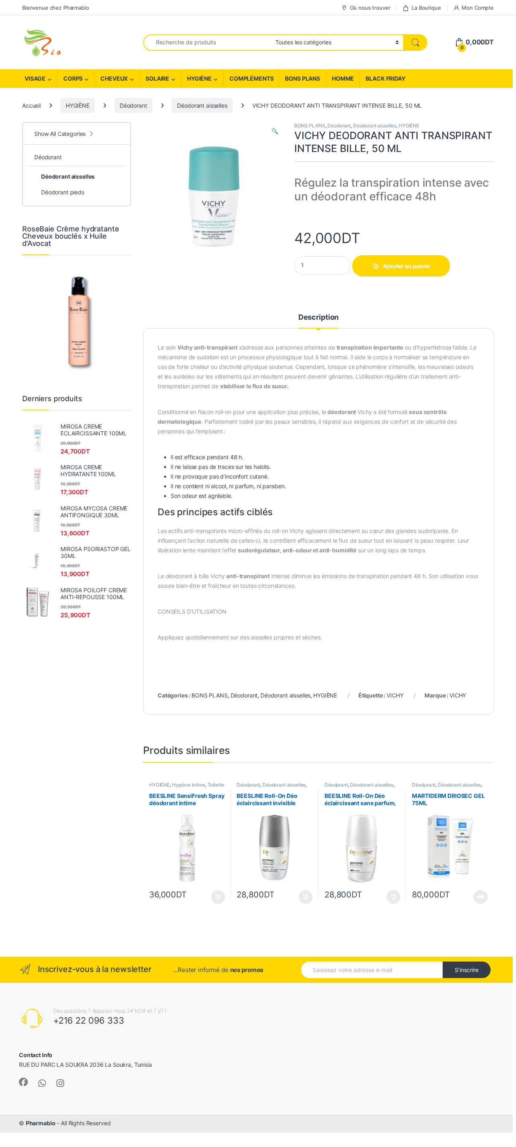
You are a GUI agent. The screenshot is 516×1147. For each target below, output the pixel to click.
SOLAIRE (157, 78)
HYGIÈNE (199, 78)
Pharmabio (41, 1123)
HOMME (343, 78)
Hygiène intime (188, 785)
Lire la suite (480, 897)
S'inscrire (467, 969)
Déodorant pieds (62, 192)
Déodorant (133, 105)
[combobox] (207, 42)
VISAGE (35, 78)
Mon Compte (478, 7)
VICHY (395, 695)
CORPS (73, 78)
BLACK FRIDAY (385, 78)
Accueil (31, 105)
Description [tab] (318, 317)
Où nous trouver (370, 7)
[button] (274, 131)
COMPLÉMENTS (251, 78)
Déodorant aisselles (202, 105)
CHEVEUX (114, 78)
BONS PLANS (302, 78)
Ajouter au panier (407, 265)
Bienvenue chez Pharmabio (55, 7)
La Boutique (426, 7)
